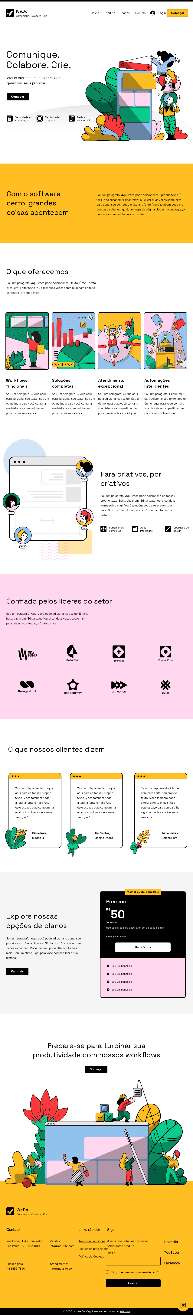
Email (110, 1253)
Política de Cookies (91, 1256)
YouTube (171, 1252)
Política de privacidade (93, 1248)
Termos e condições (92, 1241)
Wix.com (125, 1311)
